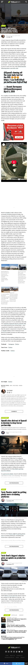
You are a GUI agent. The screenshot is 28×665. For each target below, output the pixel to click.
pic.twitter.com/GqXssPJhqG (15, 82)
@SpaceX (8, 72)
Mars (21, 385)
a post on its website (8, 474)
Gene (8, 433)
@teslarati (3, 636)
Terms (17, 657)
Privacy (23, 657)
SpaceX (3, 386)
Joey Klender (9, 500)
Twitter (17, 344)
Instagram (11, 344)
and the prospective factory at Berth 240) (15, 323)
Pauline (8, 212)
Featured (15, 385)
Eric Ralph (9, 37)
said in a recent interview (11, 595)
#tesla (7, 638)
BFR (11, 385)
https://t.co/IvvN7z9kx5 (14, 79)
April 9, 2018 (9, 91)
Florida (4, 330)
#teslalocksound (18, 638)
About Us (12, 655)
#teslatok (11, 638)
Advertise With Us (9, 657)
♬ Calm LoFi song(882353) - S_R (8, 639)
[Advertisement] (14, 196)
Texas (24, 329)
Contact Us (19, 655)
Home (7, 655)
